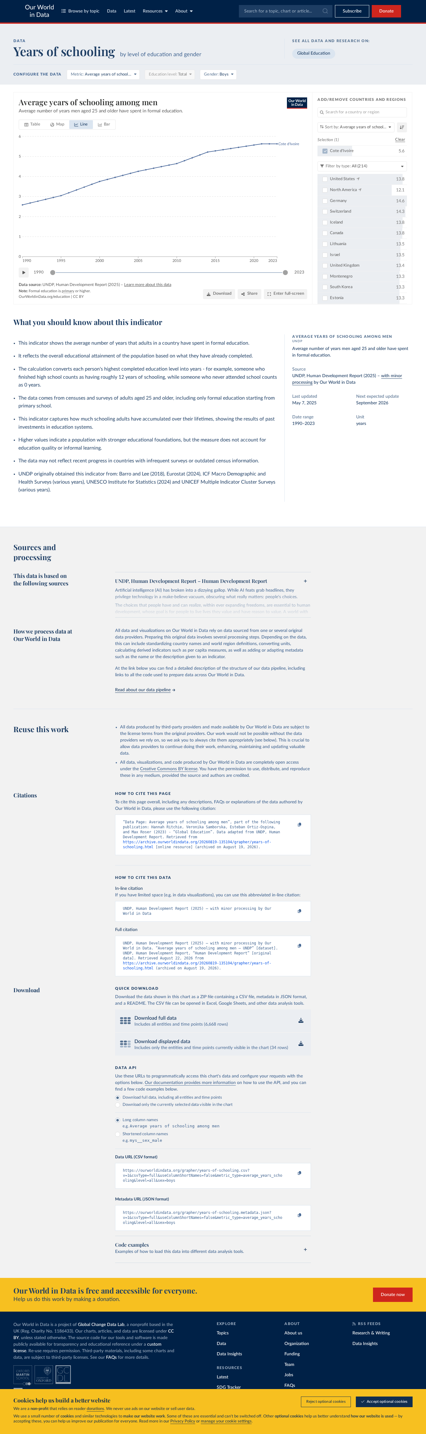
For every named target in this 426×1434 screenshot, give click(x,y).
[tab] (32, 124)
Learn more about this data (147, 285)
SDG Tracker (229, 1387)
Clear (400, 140)
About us (293, 1333)
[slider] (53, 272)
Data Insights (229, 1354)
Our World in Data (39, 11)
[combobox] (285, 11)
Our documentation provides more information (190, 1083)
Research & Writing (371, 1333)
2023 (299, 272)
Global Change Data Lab (101, 1325)
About (181, 11)
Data (111, 11)
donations (95, 1409)
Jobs (288, 1375)
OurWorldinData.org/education (44, 296)
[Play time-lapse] (24, 273)
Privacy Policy (182, 1421)
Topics (223, 1333)
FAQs (111, 1357)
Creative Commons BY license (168, 769)
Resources (152, 11)
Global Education (313, 53)
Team (289, 1365)
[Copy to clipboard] (293, 825)
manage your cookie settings (226, 1421)
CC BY (78, 296)
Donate (386, 11)
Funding (292, 1354)
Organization (296, 1344)
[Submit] (324, 11)
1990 (39, 272)
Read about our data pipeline (143, 690)
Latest (129, 11)
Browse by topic (83, 11)
